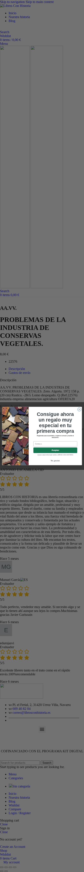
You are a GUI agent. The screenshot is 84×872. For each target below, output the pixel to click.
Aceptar (55, 450)
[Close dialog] (79, 409)
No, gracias (55, 460)
